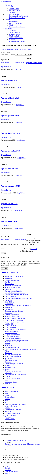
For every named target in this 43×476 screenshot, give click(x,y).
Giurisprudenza (9, 397)
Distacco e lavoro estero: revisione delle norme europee (22, 444)
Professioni (8, 353)
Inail (6, 400)
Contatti (7, 468)
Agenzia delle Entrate (11, 391)
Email (2, 249)
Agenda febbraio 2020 (10, 98)
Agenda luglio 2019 (9, 221)
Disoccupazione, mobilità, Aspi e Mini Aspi (18, 305)
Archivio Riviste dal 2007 (17, 18)
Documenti (12, 30)
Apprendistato (9, 284)
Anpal (7, 395)
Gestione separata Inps (12, 315)
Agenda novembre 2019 (10, 151)
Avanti (21, 62)
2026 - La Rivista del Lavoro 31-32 (16, 440)
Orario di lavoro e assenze (13, 338)
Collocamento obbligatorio (13, 291)
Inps (6, 402)
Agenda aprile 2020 (34, 63)
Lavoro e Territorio (11, 406)
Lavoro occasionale (11, 333)
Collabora (8, 470)
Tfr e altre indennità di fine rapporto (16, 374)
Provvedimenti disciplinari (13, 354)
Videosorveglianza (10, 382)
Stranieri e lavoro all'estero (13, 371)
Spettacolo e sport (10, 367)
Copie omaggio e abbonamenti (18, 16)
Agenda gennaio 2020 (10, 115)
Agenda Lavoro (14, 21)
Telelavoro (8, 373)
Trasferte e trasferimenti (12, 378)
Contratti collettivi (14, 32)
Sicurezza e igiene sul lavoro (14, 364)
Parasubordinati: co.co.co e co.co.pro (16, 340)
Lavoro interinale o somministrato (15, 329)
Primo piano (8, 5)
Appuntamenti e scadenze (13, 285)
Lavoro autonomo (10, 325)
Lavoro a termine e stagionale (14, 320)
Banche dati (8, 29)
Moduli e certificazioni (16, 38)
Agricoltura (8, 278)
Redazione (8, 417)
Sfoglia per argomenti (9, 272)
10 (17, 62)
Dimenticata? (34, 249)
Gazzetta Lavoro (14, 9)
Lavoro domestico (10, 327)
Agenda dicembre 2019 (10, 133)
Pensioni (7, 344)
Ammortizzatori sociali (12, 280)
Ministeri (7, 408)
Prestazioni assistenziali (12, 347)
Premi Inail (8, 345)
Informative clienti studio (16, 41)
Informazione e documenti (13, 49)
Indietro (6, 62)
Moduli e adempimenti (12, 336)
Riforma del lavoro (11, 360)
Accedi (7, 466)
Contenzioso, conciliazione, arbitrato (16, 295)
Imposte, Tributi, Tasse (12, 316)
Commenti (12, 12)
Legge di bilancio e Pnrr (12, 334)
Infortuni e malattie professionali (15, 318)
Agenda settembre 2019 (10, 186)
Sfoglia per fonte (7, 387)
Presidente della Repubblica (13, 413)
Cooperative (8, 300)
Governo (7, 399)
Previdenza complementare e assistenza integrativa (20, 349)
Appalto (7, 282)
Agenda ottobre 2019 (9, 168)
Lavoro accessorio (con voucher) (15, 322)
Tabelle (11, 25)
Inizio (2, 62)
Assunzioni (8, 289)
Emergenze (8, 307)
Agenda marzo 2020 (9, 80)
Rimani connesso (27, 251)
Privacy (7, 351)
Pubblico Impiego (10, 415)
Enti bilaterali (9, 309)
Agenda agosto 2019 (9, 204)
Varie (6, 380)
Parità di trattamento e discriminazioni (16, 342)
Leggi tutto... (19, 69)
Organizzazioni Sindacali (13, 410)
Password (30, 249)
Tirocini (7, 376)
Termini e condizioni (11, 471)
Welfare (7, 384)
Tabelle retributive (14, 36)
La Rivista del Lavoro (12, 14)
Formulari (12, 39)
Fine (24, 62)
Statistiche (8, 369)
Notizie (11, 7)
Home (3, 49)
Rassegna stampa (14, 10)
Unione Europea (10, 419)
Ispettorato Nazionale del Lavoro (15, 404)
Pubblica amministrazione (13, 356)
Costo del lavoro (10, 302)
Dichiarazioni (9, 304)
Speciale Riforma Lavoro (17, 27)
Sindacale (8, 365)
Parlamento (8, 411)
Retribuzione (9, 358)
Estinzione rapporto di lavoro (14, 311)
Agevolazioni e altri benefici (14, 276)
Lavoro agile (9, 324)
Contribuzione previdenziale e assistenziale (18, 298)
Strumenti (8, 19)
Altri (6, 393)
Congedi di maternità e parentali (15, 293)
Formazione (8, 313)
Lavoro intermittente (11, 331)
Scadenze (8, 362)
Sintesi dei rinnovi (14, 34)
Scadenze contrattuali (15, 23)
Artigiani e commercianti (12, 287)
